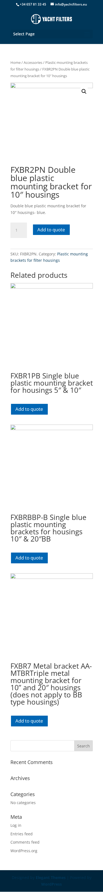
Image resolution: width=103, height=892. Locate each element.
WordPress (51, 884)
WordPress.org (23, 850)
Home (15, 62)
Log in (15, 825)
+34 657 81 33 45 (33, 4)
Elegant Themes (51, 877)
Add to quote (51, 229)
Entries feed (21, 833)
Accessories (33, 62)
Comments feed (25, 842)
